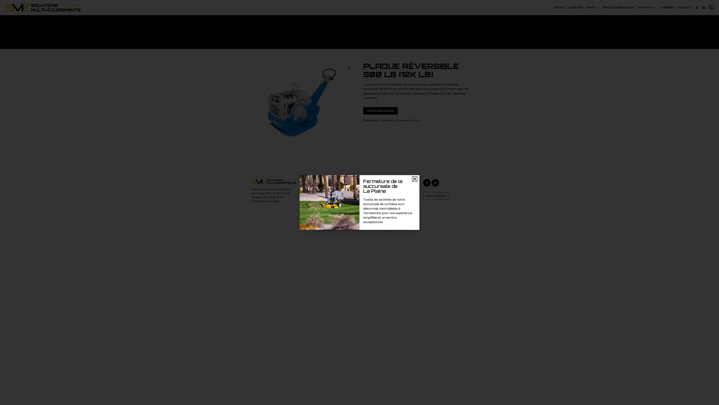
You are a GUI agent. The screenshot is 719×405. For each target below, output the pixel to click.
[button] (414, 179)
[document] (359, 202)
